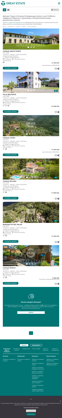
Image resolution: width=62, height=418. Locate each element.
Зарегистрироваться (16, 22)
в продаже (11, 26)
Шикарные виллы (16, 349)
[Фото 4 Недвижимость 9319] (35, 263)
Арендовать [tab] (36, 345)
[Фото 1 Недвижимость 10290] (28, 47)
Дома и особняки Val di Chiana (52, 360)
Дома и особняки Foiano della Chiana (37, 390)
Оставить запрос (11, 68)
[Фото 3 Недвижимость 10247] (32, 177)
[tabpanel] (31, 370)
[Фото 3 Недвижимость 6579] (32, 220)
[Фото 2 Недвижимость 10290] (31, 47)
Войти (5, 22)
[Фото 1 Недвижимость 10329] (28, 90)
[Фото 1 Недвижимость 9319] (27, 263)
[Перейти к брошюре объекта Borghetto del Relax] (31, 212)
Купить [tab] (24, 345)
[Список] (4, 9)
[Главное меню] (59, 3)
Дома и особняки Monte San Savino (37, 372)
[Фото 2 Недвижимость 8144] (29, 134)
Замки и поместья (45, 349)
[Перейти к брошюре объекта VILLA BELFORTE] (31, 82)
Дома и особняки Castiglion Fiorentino (38, 368)
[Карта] (8, 9)
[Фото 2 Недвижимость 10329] (31, 90)
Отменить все (31, 411)
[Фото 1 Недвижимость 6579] (27, 220)
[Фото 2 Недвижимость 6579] (29, 220)
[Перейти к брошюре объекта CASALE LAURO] (31, 125)
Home (4, 26)
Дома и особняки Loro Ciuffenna (37, 382)
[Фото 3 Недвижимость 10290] (33, 47)
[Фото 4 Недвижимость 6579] (35, 220)
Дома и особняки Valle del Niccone (52, 364)
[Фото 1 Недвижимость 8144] (27, 134)
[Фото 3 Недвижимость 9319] (32, 263)
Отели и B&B (36, 348)
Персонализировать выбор (31, 407)
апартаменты (26, 348)
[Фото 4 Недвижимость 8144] (35, 134)
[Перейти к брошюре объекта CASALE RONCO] (31, 255)
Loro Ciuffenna (32, 26)
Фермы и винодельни (55, 349)
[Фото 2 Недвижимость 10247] (29, 177)
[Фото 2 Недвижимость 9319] (29, 263)
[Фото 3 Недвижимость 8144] (32, 134)
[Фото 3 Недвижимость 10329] (33, 90)
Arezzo (24, 26)
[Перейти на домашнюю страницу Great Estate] (13, 3)
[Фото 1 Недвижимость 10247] (27, 177)
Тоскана (17, 26)
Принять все (31, 414)
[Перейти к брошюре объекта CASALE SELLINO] (31, 169)
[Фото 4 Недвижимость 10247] (35, 177)
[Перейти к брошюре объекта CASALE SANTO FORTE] (31, 39)
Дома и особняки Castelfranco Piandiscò (37, 377)
